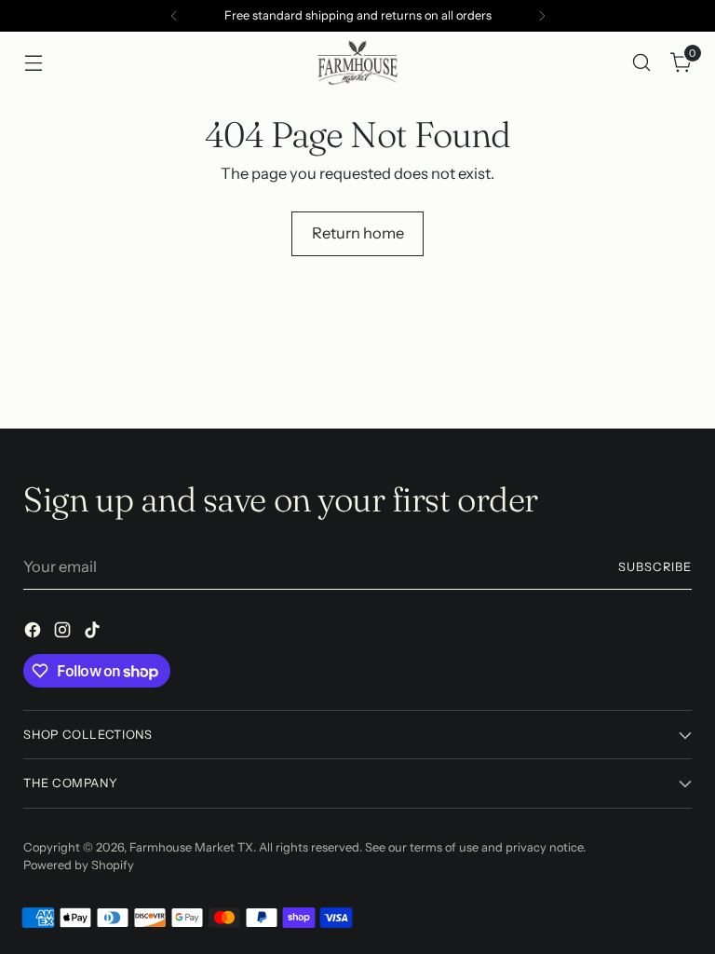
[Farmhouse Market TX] (357, 62)
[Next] (541, 16)
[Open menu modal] (33, 62)
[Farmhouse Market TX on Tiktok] (94, 633)
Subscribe (655, 567)
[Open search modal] (642, 62)
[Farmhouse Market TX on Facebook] (34, 633)
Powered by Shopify (78, 865)
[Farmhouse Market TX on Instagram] (64, 633)
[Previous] (174, 16)
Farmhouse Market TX (191, 847)
